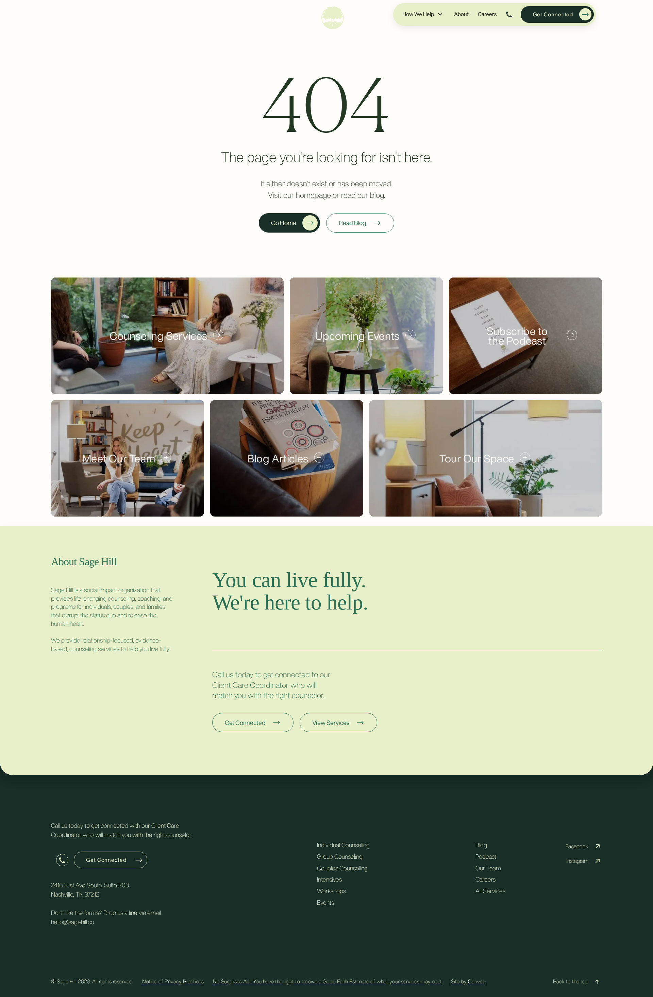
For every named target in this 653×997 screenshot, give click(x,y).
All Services (490, 891)
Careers (487, 14)
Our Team (488, 868)
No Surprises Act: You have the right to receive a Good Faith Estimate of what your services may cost (327, 981)
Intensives (329, 879)
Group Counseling (340, 856)
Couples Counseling (342, 868)
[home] (332, 17)
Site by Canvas (468, 981)
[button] (422, 14)
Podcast (485, 856)
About (461, 14)
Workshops (331, 891)
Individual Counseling (343, 845)
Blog (481, 845)
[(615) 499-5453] (509, 14)
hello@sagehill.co (72, 922)
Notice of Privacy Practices (173, 981)
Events (325, 902)
